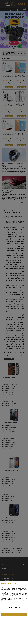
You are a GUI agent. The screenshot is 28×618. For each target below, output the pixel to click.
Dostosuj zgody (14, 611)
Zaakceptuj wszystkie (14, 614)
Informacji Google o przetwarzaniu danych (15, 601)
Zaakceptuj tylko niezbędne (14, 607)
